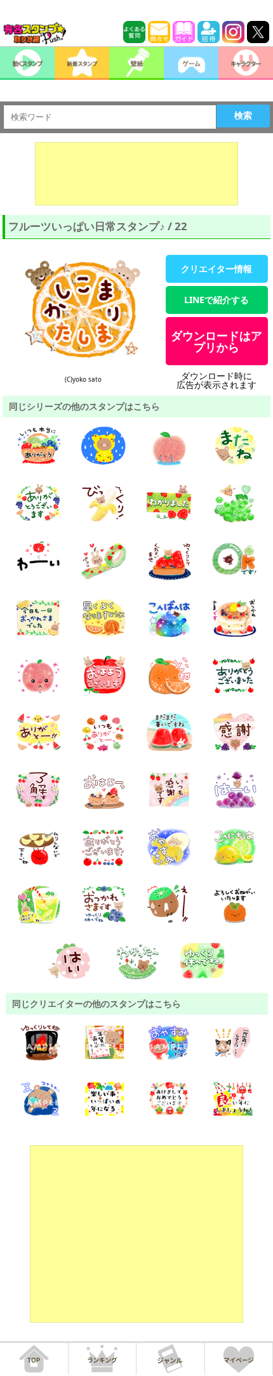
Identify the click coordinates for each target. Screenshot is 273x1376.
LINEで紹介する (216, 300)
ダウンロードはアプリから (216, 341)
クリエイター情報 (216, 269)
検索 (243, 115)
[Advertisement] (136, 173)
